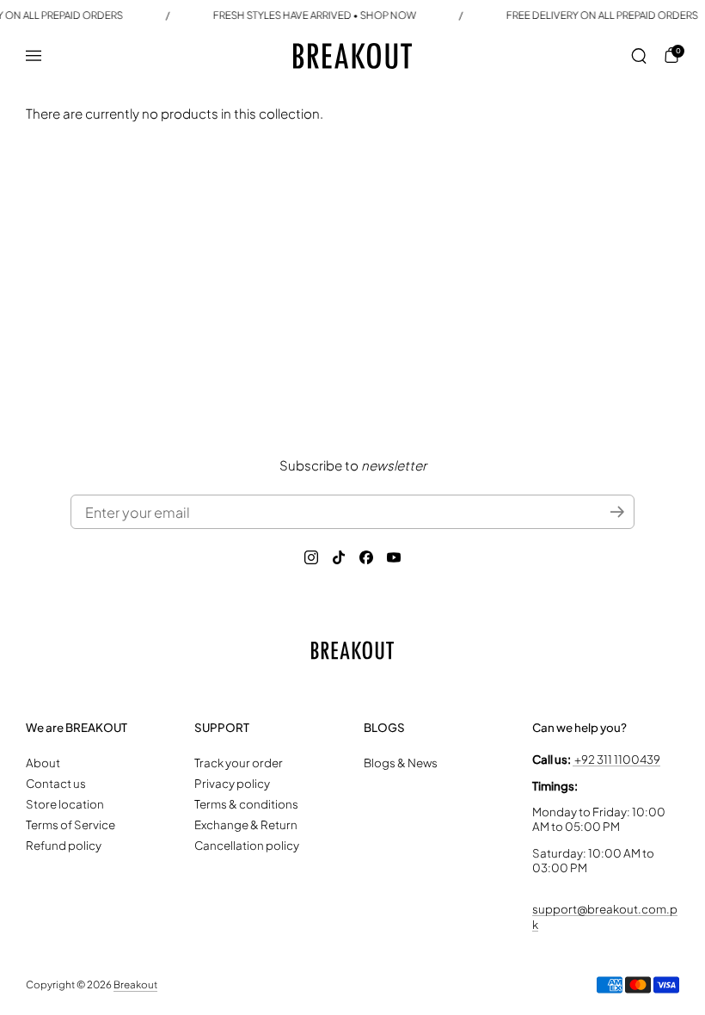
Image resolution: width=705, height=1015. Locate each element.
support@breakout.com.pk (604, 916)
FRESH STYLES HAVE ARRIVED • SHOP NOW (314, 15)
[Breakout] (352, 56)
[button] (639, 56)
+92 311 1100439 (616, 759)
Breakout (135, 984)
